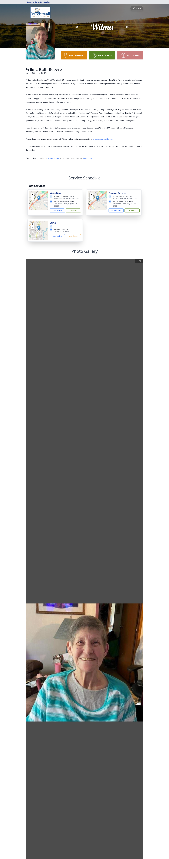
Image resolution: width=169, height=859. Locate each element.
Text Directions (57, 210)
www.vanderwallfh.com (103, 138)
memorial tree (53, 158)
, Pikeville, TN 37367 (62, 231)
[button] (38, 198)
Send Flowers (73, 236)
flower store (88, 158)
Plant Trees (73, 210)
